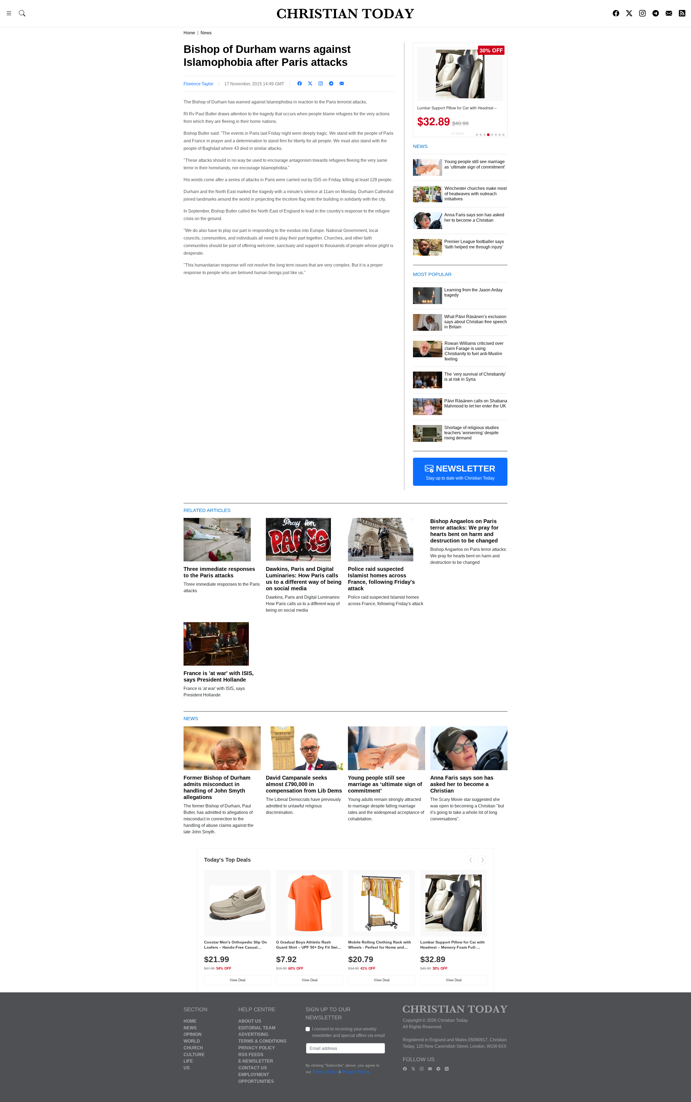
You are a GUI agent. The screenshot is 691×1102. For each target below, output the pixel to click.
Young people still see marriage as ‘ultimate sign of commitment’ (385, 784)
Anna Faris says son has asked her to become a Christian (461, 784)
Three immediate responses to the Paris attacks (219, 572)
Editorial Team (256, 1027)
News (206, 33)
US (187, 1068)
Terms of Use (324, 1072)
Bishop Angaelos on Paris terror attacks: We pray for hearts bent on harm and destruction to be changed (464, 531)
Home (189, 33)
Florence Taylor (198, 84)
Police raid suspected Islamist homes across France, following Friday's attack (381, 578)
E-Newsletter (255, 1061)
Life (188, 1061)
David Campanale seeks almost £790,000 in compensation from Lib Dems (304, 784)
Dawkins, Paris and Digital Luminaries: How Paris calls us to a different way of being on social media (303, 578)
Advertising (253, 1034)
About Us (249, 1021)
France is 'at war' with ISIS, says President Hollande (219, 676)
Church (193, 1048)
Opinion (193, 1034)
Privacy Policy (256, 1048)
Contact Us (252, 1068)
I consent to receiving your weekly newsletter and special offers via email (348, 1032)
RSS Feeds (250, 1054)
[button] (9, 14)
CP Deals (457, 133)
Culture (194, 1054)
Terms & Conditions (262, 1041)
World (192, 1041)
